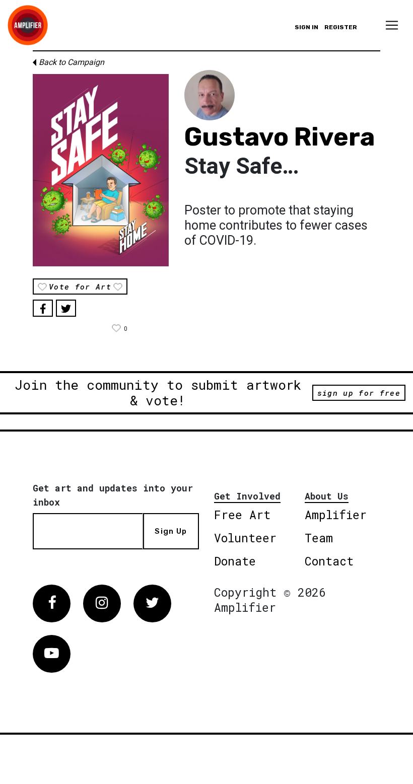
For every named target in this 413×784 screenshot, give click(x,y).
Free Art (242, 514)
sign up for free (358, 393)
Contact (329, 560)
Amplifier (336, 514)
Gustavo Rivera (279, 137)
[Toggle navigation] (391, 25)
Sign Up (171, 531)
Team (319, 537)
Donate (235, 560)
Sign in (306, 27)
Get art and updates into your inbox (113, 495)
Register (340, 27)
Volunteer (245, 537)
